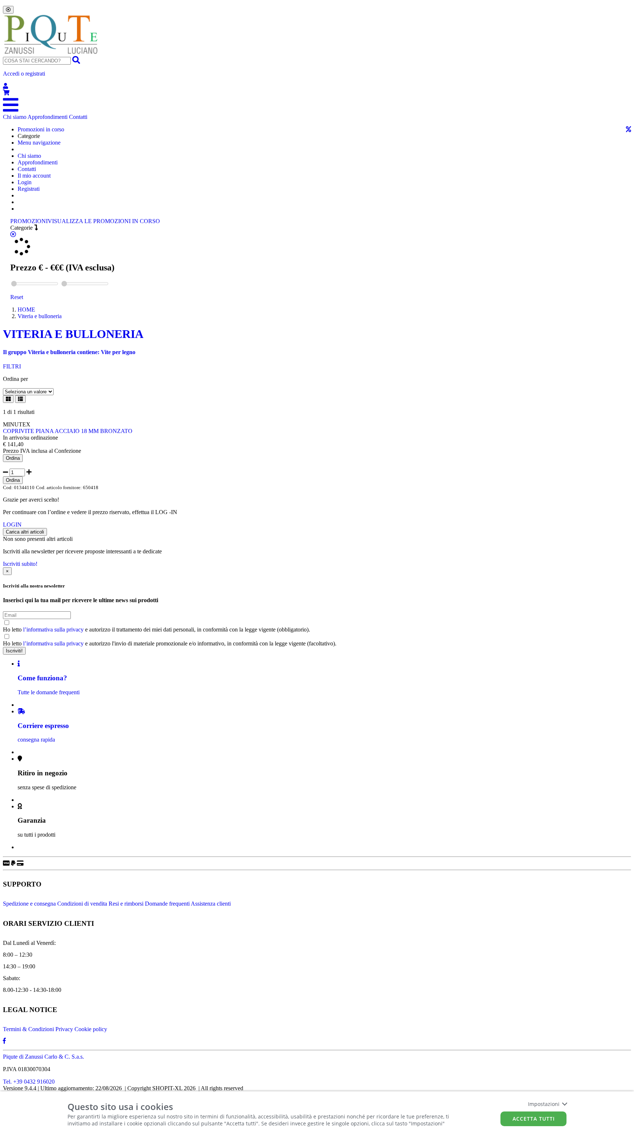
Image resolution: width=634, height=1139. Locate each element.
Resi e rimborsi (126, 903)
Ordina (13, 458)
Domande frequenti (167, 903)
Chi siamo (14, 117)
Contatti (78, 117)
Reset (16, 297)
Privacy (64, 1029)
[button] (317, 80)
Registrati (29, 189)
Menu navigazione (39, 142)
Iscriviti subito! (20, 564)
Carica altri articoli (25, 532)
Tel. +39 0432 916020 (29, 1081)
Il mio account (34, 175)
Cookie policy (90, 1029)
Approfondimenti (48, 117)
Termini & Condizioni (28, 1029)
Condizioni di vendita (82, 903)
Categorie (22, 228)
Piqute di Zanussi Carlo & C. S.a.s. (43, 1057)
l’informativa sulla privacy (53, 629)
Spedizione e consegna (29, 903)
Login (25, 182)
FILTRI (12, 366)
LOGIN (12, 524)
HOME (26, 309)
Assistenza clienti (211, 903)
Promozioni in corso (41, 129)
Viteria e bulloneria (40, 316)
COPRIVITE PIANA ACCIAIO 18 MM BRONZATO (67, 431)
